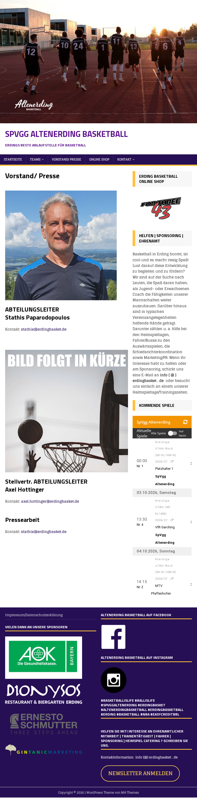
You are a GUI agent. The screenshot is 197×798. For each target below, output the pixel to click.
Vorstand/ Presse (66, 159)
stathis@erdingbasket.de (43, 329)
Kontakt (124, 159)
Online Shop (99, 159)
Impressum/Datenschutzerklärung (34, 615)
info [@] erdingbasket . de (157, 757)
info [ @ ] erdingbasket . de (154, 378)
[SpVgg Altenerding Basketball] (98, 120)
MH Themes (130, 792)
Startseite (13, 159)
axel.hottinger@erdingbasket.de (50, 501)
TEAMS (35, 159)
